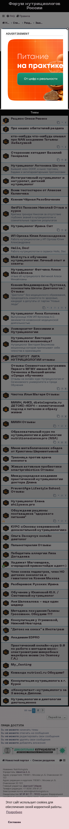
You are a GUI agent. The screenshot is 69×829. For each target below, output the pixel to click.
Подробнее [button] (14, 812)
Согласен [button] (14, 822)
